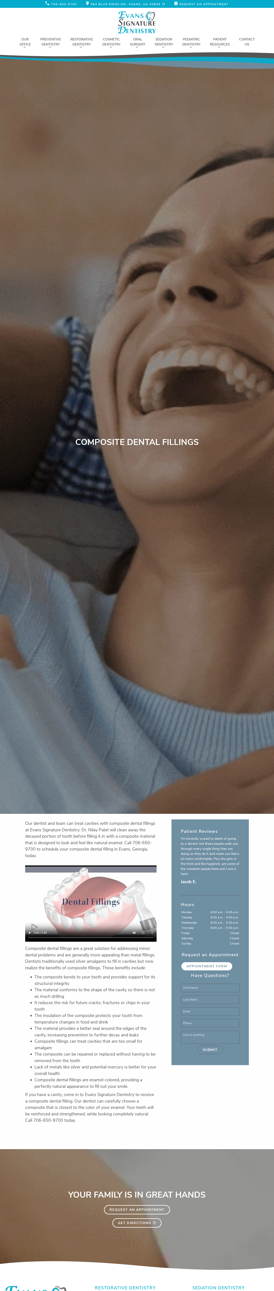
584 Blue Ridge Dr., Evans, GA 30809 (125, 4)
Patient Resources (220, 42)
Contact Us (247, 42)
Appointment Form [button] (206, 966)
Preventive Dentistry (50, 42)
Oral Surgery (137, 42)
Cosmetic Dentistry (111, 42)
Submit (210, 1050)
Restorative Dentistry (81, 42)
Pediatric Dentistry (191, 42)
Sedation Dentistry (164, 42)
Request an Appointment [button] (204, 4)
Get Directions (134, 1223)
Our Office (25, 42)
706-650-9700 (64, 4)
